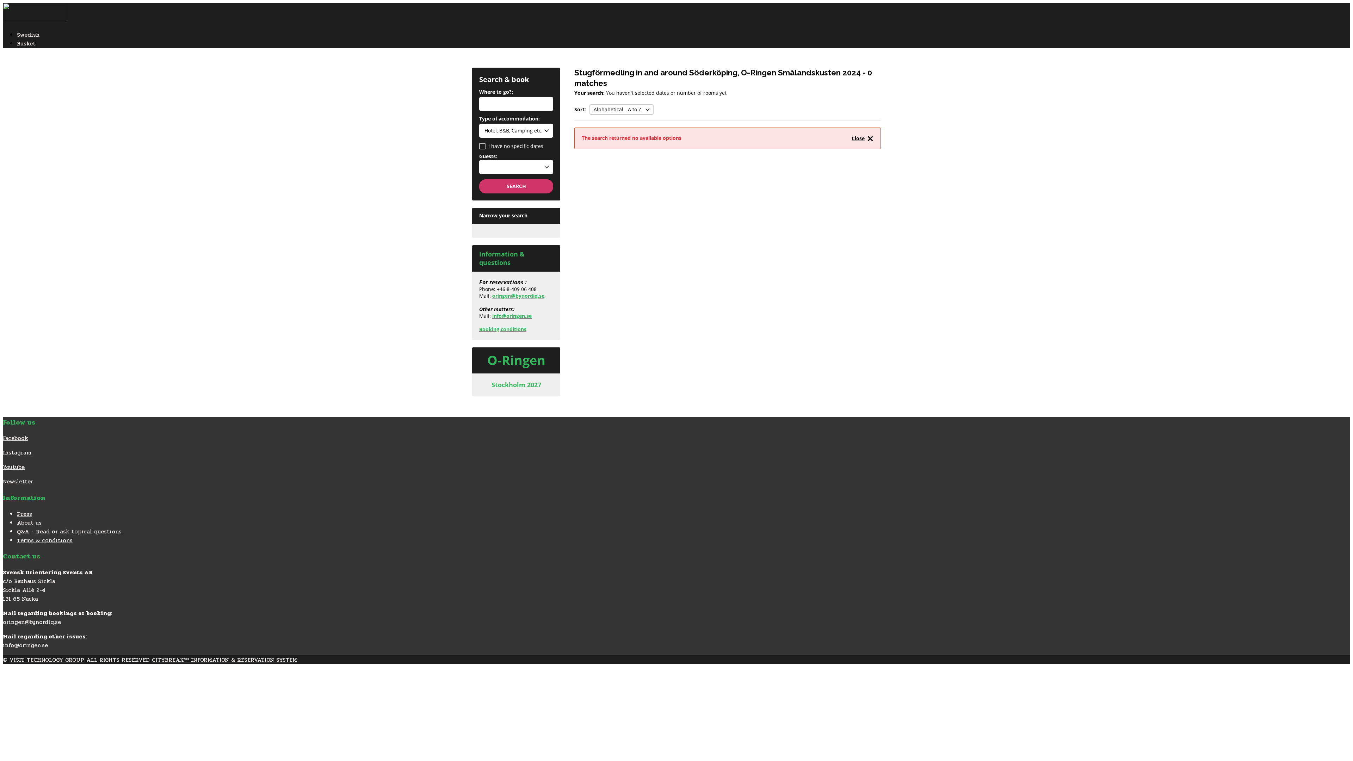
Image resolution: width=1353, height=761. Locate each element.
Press (24, 513)
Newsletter (18, 481)
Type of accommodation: (509, 119)
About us (29, 522)
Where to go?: (496, 92)
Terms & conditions (45, 540)
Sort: (580, 109)
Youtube (14, 467)
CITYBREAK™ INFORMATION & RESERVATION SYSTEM (224, 659)
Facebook (15, 438)
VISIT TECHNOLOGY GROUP (47, 659)
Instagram (17, 452)
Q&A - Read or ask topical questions (69, 531)
